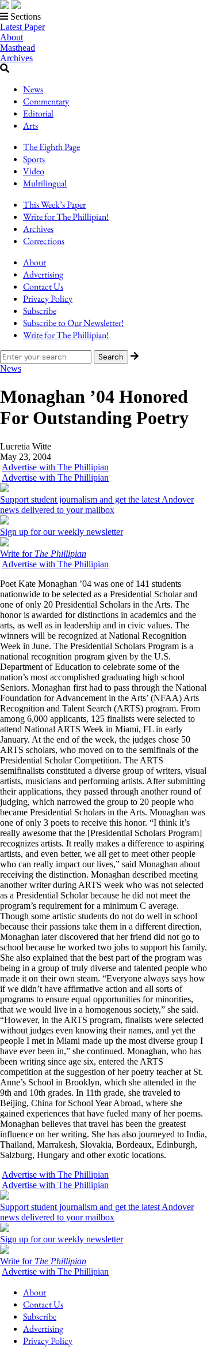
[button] (103, 17)
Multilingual (45, 183)
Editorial (38, 113)
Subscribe (39, 311)
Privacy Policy (47, 299)
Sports (34, 159)
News (33, 89)
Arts (30, 125)
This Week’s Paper (54, 204)
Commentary (46, 101)
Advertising (43, 274)
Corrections (43, 241)
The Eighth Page (51, 147)
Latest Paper (22, 27)
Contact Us (43, 286)
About (11, 37)
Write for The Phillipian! (66, 217)
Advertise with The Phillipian (55, 467)
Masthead (17, 48)
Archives (16, 58)
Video (33, 171)
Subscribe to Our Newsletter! (73, 323)
